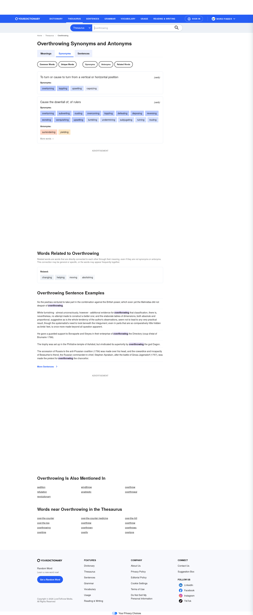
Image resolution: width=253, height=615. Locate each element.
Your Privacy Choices (130, 613)
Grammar (89, 583)
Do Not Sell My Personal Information (141, 596)
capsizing (92, 88)
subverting (64, 113)
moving (73, 277)
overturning (48, 88)
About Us (136, 565)
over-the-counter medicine (94, 518)
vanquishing (62, 119)
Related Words (123, 64)
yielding (64, 132)
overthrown (87, 527)
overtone (129, 532)
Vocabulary (90, 589)
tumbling (92, 119)
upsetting (77, 88)
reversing (152, 113)
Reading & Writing (93, 601)
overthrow (130, 487)
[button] (194, 19)
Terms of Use (138, 589)
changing (47, 277)
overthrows (130, 527)
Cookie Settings (139, 583)
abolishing (87, 277)
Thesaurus (78, 27)
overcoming (93, 113)
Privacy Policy (138, 571)
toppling (63, 88)
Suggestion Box (186, 571)
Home (39, 35)
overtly (84, 532)
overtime (41, 532)
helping (61, 277)
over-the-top (43, 523)
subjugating (126, 119)
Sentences (83, 53)
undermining (108, 119)
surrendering (48, 132)
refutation (42, 491)
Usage (87, 595)
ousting (78, 113)
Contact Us (183, 565)
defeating (122, 113)
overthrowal (131, 491)
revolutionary (44, 496)
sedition (41, 487)
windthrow (86, 487)
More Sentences (45, 366)
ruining (140, 119)
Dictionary (89, 565)
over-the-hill (131, 518)
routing (153, 119)
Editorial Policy (139, 577)
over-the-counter (45, 518)
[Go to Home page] (27, 18)
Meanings (46, 53)
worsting (46, 119)
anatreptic (86, 491)
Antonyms (106, 64)
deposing (137, 113)
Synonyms (65, 53)
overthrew (86, 523)
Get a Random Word (50, 579)
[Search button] (178, 28)
